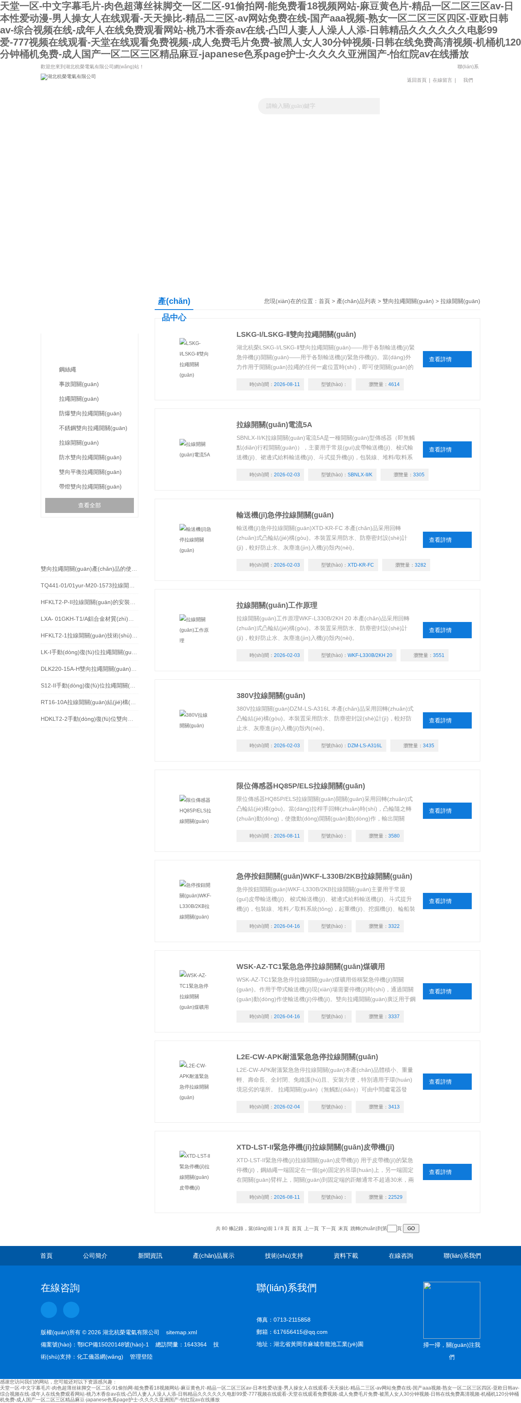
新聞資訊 (178, 135)
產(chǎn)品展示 (233, 135)
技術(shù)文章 (288, 135)
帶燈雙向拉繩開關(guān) (90, 486)
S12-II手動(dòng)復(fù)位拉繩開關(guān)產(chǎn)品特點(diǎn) (89, 685)
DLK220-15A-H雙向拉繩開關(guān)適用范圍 (89, 668)
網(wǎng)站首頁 (68, 135)
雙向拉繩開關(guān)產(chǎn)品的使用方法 (89, 568)
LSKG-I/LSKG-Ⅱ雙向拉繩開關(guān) (296, 334)
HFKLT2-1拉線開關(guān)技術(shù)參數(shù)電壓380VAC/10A (89, 635)
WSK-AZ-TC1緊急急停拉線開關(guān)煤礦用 (310, 966)
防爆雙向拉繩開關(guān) (90, 413)
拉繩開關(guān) (79, 398)
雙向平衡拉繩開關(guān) (90, 472)
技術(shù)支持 (284, 1255)
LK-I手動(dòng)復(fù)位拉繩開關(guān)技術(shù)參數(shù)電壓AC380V (89, 652)
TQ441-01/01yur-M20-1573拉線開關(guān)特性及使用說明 (89, 585)
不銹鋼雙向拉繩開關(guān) (93, 428)
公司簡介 (95, 1255)
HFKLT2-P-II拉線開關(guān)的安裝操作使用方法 (89, 602)
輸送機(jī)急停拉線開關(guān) (285, 515)
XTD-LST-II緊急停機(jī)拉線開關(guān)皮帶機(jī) (315, 1147)
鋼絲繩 (67, 369)
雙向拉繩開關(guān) (80, 349)
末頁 (343, 1228)
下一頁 (328, 1228)
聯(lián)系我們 (468, 73)
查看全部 (89, 505)
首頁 (324, 301)
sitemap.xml (181, 1332)
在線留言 (442, 80)
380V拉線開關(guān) (270, 696)
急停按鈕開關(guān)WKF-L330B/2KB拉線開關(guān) (324, 876)
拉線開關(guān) (79, 442)
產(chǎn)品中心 (87, 308)
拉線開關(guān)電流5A (274, 425)
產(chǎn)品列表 (356, 301)
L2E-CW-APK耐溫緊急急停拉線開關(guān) (307, 1057)
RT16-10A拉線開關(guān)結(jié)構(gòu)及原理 (89, 702)
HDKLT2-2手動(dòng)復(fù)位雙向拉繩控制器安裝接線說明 (89, 719)
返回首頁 (417, 80)
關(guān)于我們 (123, 135)
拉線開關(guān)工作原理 (276, 605)
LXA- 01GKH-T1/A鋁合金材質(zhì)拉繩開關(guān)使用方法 (89, 618)
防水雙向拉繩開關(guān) (90, 457)
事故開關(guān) (79, 384)
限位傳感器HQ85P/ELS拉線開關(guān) (300, 786)
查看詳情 (440, 359)
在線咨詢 (401, 1255)
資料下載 (343, 135)
